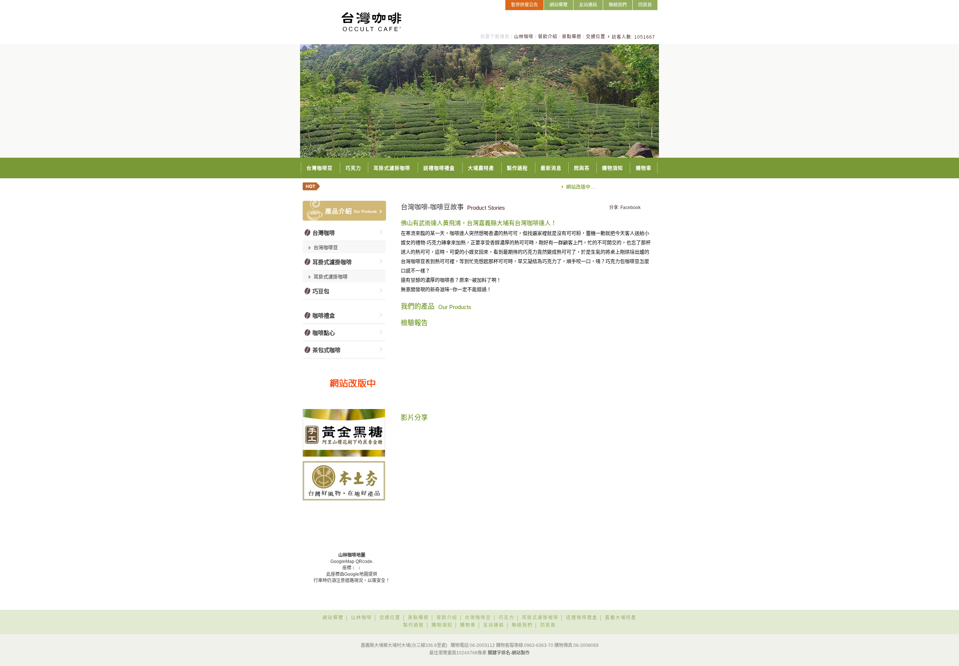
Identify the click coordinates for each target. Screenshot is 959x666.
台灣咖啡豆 (319, 168)
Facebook (630, 207)
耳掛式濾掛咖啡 (391, 168)
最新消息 (551, 168)
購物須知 (612, 168)
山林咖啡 (523, 36)
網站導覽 (559, 4)
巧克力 (353, 168)
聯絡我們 (618, 4)
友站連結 (588, 4)
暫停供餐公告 (524, 4)
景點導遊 (571, 36)
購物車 (643, 168)
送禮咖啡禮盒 (439, 168)
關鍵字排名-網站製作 (509, 653)
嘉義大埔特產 (620, 617)
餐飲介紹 (547, 36)
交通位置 (595, 36)
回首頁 (645, 4)
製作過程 (517, 168)
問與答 (582, 168)
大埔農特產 (481, 168)
